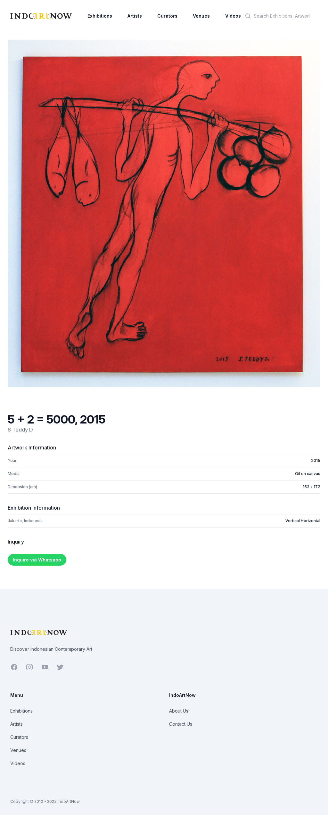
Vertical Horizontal (302, 520)
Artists (134, 16)
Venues (201, 16)
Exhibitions (99, 16)
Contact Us (180, 724)
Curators (167, 16)
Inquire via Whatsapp (37, 559)
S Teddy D (20, 429)
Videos (233, 16)
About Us (178, 711)
